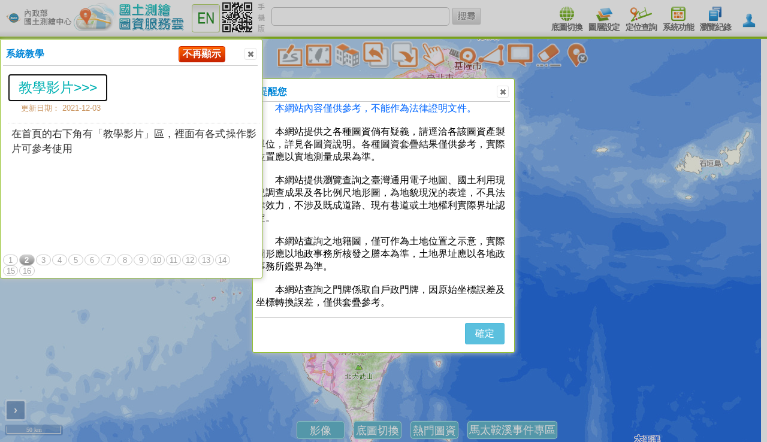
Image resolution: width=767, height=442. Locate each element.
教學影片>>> (58, 87)
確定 (484, 333)
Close (250, 54)
